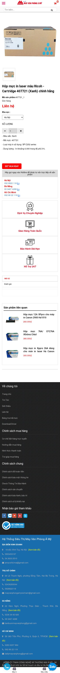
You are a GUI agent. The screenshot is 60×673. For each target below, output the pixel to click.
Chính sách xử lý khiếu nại (13, 501)
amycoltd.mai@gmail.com (16, 563)
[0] (55, 3)
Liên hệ (5, 412)
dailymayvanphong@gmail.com (19, 654)
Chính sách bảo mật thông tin (15, 477)
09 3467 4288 (10, 189)
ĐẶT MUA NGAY (12, 166)
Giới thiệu (6, 406)
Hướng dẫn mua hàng (11, 445)
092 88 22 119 (10, 195)
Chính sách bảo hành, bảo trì (14, 495)
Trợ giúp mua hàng (10, 457)
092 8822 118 (10, 183)
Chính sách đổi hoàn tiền (13, 471)
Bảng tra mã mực (10, 418)
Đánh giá (7, 284)
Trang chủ (6, 394)
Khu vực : (6, 112)
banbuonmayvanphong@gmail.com (21, 623)
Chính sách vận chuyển (12, 489)
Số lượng (7, 124)
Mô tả (7, 278)
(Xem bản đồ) (34, 550)
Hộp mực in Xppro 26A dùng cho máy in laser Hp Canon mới (38, 351)
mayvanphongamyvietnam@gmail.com (22, 593)
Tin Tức (5, 400)
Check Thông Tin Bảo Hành (14, 483)
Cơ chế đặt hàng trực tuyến (14, 439)
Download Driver (9, 424)
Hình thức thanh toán (11, 451)
